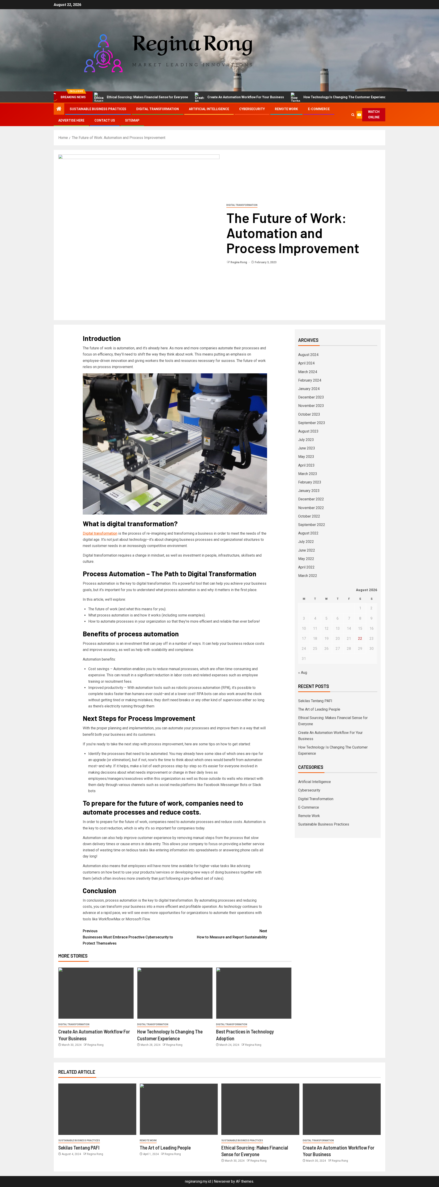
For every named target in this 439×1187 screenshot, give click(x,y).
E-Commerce (319, 109)
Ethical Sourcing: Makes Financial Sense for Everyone (118, 97)
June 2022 (306, 550)
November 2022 (311, 508)
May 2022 (306, 559)
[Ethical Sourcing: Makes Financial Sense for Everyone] (260, 1109)
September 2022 (311, 525)
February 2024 (309, 380)
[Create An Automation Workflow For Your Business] (96, 993)
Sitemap (132, 120)
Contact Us (104, 120)
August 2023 (308, 431)
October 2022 (309, 516)
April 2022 (306, 567)
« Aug (302, 672)
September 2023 (311, 423)
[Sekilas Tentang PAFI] (97, 1109)
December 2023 (311, 397)
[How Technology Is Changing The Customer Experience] (175, 993)
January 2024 (309, 389)
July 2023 (306, 440)
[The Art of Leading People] (179, 1109)
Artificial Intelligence (209, 109)
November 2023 (311, 406)
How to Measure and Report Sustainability (232, 934)
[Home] (59, 109)
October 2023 (309, 414)
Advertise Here (71, 120)
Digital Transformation (157, 109)
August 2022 (308, 533)
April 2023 (306, 465)
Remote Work (286, 109)
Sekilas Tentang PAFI (315, 701)
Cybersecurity (252, 109)
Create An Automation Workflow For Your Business (216, 97)
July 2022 (306, 541)
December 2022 (311, 499)
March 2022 (307, 576)
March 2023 (307, 474)
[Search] (353, 114)
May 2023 (306, 456)
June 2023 (306, 448)
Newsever (222, 1181)
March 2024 (307, 372)
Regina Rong (239, 262)
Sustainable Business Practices (98, 109)
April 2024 (306, 363)
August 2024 (308, 355)
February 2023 (309, 482)
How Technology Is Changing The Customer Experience (316, 97)
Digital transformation (100, 533)
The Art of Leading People (319, 709)
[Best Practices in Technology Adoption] (254, 993)
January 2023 (309, 491)
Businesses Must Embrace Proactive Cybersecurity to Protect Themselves (128, 937)
